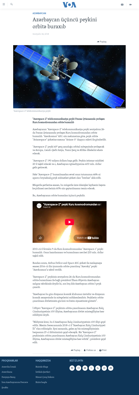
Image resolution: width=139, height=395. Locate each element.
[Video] (131, 5)
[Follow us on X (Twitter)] (91, 368)
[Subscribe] (110, 368)
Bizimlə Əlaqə (42, 367)
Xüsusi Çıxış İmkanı (45, 377)
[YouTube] (122, 5)
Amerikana (7, 372)
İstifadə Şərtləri (43, 372)
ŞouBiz (5, 387)
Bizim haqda (41, 382)
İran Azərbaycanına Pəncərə (15, 382)
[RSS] (97, 368)
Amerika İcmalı (9, 367)
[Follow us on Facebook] (72, 368)
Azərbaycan (39, 13)
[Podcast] (104, 368)
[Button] (102, 42)
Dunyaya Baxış (8, 377)
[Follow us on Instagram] (78, 368)
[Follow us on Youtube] (85, 368)
